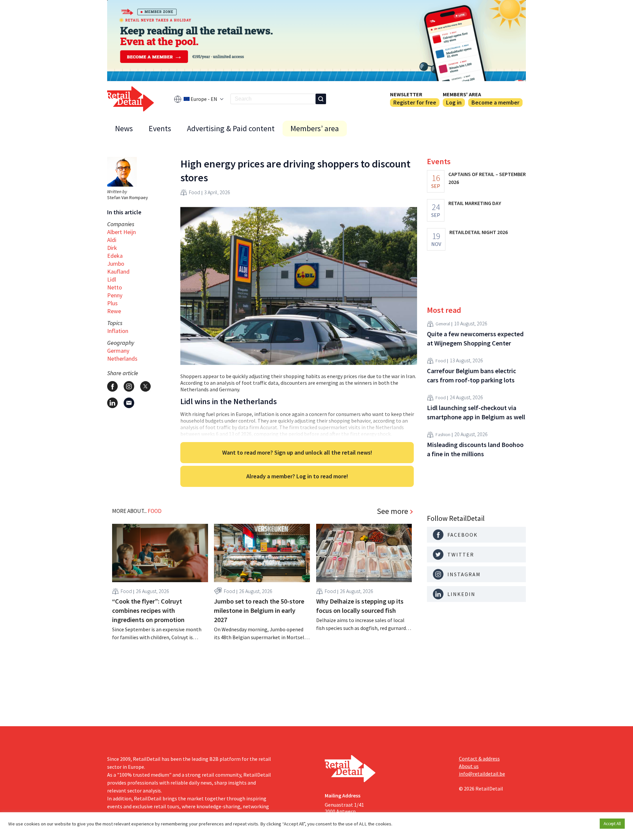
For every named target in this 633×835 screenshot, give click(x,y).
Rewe (114, 311)
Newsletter (406, 94)
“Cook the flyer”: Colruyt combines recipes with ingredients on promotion (148, 610)
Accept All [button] (612, 823)
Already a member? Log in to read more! (297, 476)
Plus (112, 303)
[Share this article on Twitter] (145, 386)
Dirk (112, 248)
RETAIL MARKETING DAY (474, 203)
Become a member (495, 102)
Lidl (111, 279)
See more (392, 511)
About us (469, 766)
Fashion (443, 434)
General (443, 324)
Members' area (462, 94)
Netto (114, 287)
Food (194, 192)
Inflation (117, 331)
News (124, 128)
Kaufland (118, 271)
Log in (454, 102)
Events (160, 128)
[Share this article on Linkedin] (112, 403)
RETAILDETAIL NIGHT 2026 (478, 232)
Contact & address (479, 758)
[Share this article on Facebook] (112, 386)
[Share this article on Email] (129, 403)
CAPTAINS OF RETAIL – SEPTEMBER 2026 (487, 178)
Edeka (115, 255)
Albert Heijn (121, 232)
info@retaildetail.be (482, 773)
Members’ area (314, 128)
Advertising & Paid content (231, 128)
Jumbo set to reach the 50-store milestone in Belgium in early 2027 (259, 610)
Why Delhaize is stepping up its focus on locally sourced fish (360, 605)
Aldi (111, 240)
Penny (114, 295)
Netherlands (122, 358)
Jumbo (115, 263)
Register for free (414, 102)
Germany (118, 350)
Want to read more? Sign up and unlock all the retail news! (297, 452)
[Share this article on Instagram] (129, 386)
